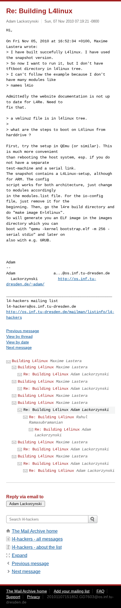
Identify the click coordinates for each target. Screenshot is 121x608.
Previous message (22, 331)
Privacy (33, 596)
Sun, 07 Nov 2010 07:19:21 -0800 (71, 21)
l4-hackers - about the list (37, 547)
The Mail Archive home (35, 531)
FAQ (100, 591)
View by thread (19, 336)
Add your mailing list (71, 591)
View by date (17, 342)
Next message (19, 347)
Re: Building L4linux (45, 374)
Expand (19, 555)
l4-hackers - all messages (37, 539)
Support (13, 596)
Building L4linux (30, 361)
